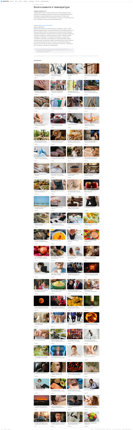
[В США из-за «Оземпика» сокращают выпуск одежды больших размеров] (58, 104)
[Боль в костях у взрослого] (41, 336)
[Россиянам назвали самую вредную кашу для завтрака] (58, 121)
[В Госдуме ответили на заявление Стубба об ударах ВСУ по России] (58, 419)
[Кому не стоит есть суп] (58, 237)
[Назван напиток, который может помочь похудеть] (75, 154)
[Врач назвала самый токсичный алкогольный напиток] (91, 303)
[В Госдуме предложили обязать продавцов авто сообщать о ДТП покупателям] (41, 419)
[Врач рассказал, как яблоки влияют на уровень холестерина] (91, 88)
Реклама (9, 429)
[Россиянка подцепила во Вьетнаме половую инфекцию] (75, 88)
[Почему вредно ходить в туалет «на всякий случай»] (41, 320)
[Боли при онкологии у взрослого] (41, 270)
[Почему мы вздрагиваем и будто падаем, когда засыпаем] (75, 419)
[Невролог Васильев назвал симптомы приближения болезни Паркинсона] (58, 336)
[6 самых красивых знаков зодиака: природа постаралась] (91, 170)
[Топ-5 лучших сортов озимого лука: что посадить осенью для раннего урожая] (41, 253)
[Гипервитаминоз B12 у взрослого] (41, 370)
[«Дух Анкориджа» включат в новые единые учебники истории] (75, 287)
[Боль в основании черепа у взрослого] (75, 403)
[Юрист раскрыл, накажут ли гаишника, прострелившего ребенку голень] (75, 204)
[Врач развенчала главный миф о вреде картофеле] (58, 253)
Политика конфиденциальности (126, 429)
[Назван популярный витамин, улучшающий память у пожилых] (41, 137)
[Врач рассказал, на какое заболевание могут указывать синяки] (91, 104)
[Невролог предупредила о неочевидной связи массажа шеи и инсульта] (58, 403)
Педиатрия (41, 4)
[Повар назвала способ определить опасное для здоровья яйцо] (91, 121)
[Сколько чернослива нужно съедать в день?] (75, 170)
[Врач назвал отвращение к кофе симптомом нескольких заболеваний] (58, 270)
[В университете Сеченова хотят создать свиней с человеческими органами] (41, 104)
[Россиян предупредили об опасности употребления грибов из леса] (41, 237)
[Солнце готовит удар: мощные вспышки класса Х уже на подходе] (91, 320)
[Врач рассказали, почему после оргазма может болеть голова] (91, 154)
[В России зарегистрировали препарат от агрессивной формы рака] (41, 154)
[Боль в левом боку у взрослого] (75, 220)
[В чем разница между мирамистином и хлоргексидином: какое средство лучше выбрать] (75, 253)
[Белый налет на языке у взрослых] (75, 353)
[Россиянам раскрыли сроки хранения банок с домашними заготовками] (75, 336)
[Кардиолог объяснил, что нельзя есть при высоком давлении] (58, 137)
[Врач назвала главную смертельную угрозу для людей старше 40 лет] (58, 386)
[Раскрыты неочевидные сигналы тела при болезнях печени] (41, 121)
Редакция (91, 429)
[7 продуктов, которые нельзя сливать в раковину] (41, 220)
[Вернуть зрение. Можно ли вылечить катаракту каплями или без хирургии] (91, 403)
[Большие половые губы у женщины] (75, 71)
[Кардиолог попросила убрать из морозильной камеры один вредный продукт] (91, 137)
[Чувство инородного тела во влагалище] (41, 170)
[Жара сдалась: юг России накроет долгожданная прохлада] (75, 104)
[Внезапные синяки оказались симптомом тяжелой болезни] (41, 88)
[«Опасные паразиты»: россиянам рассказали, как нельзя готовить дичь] (58, 154)
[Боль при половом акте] (75, 121)
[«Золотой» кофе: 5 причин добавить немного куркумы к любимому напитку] (75, 303)
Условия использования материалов (99, 429)
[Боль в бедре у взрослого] (91, 204)
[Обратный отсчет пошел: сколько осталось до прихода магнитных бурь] (91, 270)
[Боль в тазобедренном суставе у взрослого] (58, 187)
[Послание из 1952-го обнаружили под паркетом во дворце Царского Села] (41, 71)
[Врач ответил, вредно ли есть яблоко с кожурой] (91, 187)
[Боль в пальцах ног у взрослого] (58, 320)
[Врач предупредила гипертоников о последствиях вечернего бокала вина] (91, 287)
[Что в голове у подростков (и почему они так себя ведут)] (58, 88)
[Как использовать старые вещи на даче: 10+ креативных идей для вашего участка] (75, 370)
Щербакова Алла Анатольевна (45, 25)
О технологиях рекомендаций (116, 429)
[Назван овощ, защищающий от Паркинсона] (91, 419)
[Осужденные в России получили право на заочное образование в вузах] (91, 71)
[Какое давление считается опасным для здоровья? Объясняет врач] (58, 71)
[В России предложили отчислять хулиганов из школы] (75, 320)
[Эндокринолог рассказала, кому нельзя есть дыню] (91, 220)
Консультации (36, 4)
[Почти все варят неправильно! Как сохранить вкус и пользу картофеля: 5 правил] (58, 287)
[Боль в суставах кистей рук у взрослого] (58, 204)
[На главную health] (5, 1)
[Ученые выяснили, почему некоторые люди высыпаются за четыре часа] (91, 336)
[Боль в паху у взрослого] (41, 386)
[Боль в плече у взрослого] (91, 386)
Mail (1, 429)
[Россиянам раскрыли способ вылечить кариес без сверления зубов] (75, 386)
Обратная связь (108, 429)
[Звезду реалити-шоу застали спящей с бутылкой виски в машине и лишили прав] (75, 270)
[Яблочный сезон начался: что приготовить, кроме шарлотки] (75, 137)
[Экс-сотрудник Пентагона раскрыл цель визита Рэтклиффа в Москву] (58, 353)
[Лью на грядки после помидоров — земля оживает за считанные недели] (41, 353)
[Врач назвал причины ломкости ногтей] (91, 370)
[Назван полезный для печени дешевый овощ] (91, 237)
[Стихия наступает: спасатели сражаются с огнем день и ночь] (41, 403)
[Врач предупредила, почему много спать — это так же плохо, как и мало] (58, 170)
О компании (5, 429)
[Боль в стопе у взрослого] (91, 353)
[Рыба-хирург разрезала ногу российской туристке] (41, 204)
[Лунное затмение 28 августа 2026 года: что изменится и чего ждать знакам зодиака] (41, 303)
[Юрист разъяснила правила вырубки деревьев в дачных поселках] (91, 253)
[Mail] (1, 1)
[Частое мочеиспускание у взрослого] (75, 237)
